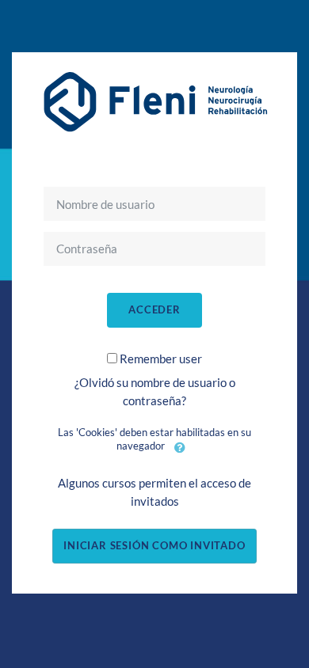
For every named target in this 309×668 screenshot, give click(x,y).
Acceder (154, 309)
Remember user (161, 358)
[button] (180, 447)
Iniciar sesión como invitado (154, 545)
